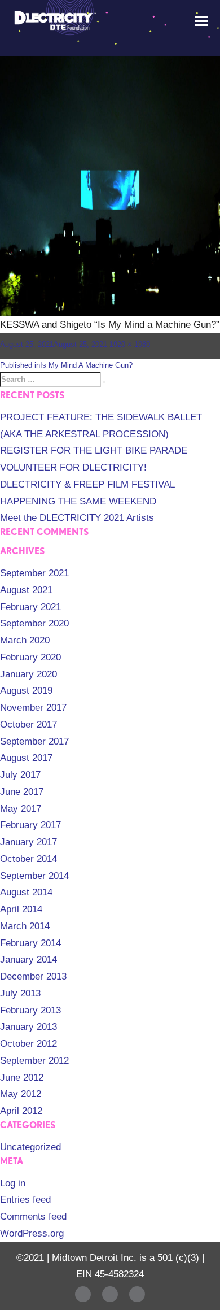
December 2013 (33, 976)
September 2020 (34, 623)
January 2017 (28, 842)
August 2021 (26, 590)
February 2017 (30, 825)
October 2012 (28, 1043)
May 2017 (20, 808)
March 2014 (25, 926)
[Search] (104, 382)
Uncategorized (30, 1147)
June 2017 (21, 791)
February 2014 (30, 943)
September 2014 (34, 876)
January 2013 (28, 1026)
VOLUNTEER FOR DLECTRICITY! (73, 467)
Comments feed (33, 1216)
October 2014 (28, 859)
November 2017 (33, 707)
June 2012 (21, 1077)
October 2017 (28, 724)
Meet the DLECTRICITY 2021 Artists (77, 517)
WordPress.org (32, 1233)
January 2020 (28, 674)
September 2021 (34, 573)
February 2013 (30, 1010)
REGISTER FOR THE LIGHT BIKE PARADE (93, 450)
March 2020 (25, 640)
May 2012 (20, 1094)
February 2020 (30, 657)
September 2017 (34, 741)
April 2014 (21, 909)
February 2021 (30, 607)
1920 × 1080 (129, 344)
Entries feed (25, 1199)
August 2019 (26, 690)
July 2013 (20, 993)
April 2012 (21, 1111)
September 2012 (34, 1060)
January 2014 (28, 959)
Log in (12, 1183)
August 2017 (26, 757)
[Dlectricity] (53, 20)
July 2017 (20, 774)
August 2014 (26, 892)
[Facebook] (83, 1294)
